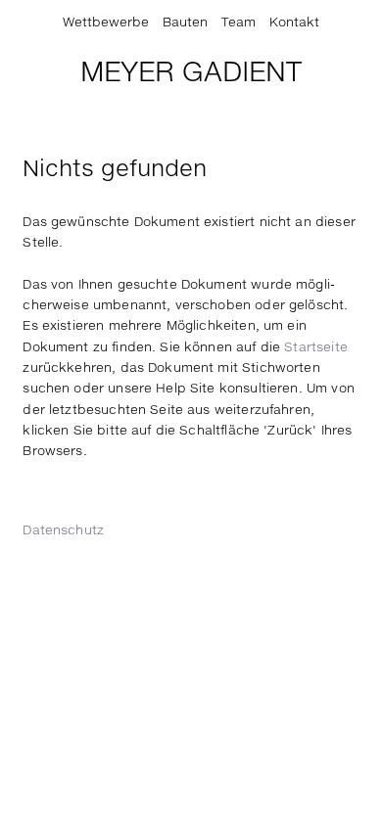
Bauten (185, 23)
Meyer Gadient (191, 73)
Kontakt (294, 23)
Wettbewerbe (106, 23)
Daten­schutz (63, 531)
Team (238, 23)
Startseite (316, 348)
